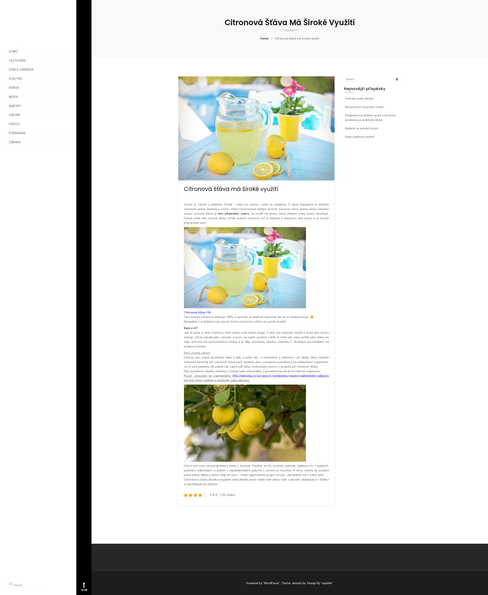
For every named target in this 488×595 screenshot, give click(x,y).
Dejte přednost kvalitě (359, 136)
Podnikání (17, 133)
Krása (14, 87)
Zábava (15, 142)
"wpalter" (327, 583)
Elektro (15, 79)
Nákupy (15, 106)
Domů (13, 51)
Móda (13, 97)
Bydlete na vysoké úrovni (361, 128)
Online (14, 115)
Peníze (14, 124)
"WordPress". (272, 583)
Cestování (17, 60)
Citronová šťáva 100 (197, 312)
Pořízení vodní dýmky (359, 98)
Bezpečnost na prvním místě (364, 107)
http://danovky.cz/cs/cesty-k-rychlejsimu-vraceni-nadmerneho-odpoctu (281, 376)
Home (264, 38)
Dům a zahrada (21, 69)
